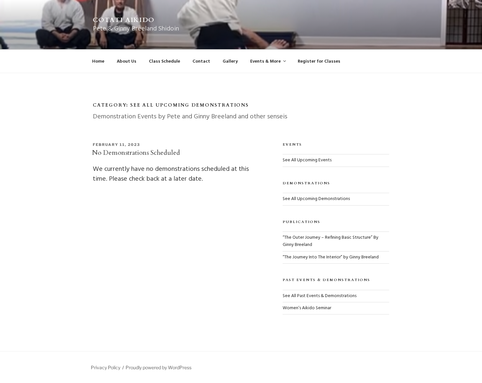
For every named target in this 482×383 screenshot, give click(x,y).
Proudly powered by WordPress (158, 367)
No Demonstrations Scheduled (136, 152)
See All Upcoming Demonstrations (316, 199)
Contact (201, 61)
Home (98, 61)
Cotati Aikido (124, 19)
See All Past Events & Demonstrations (319, 296)
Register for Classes (319, 61)
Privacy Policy (105, 367)
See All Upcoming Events (307, 160)
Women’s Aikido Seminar (307, 308)
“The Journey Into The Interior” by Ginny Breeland (331, 257)
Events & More (265, 61)
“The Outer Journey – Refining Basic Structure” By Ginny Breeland (330, 241)
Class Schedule (164, 61)
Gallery (230, 61)
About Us (126, 61)
